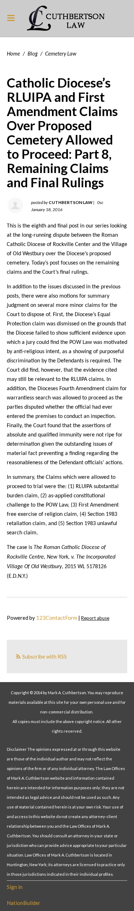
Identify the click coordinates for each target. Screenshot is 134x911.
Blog (33, 53)
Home (13, 53)
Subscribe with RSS (44, 656)
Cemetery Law (60, 53)
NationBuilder (23, 903)
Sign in (15, 887)
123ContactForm (56, 617)
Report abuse (95, 618)
